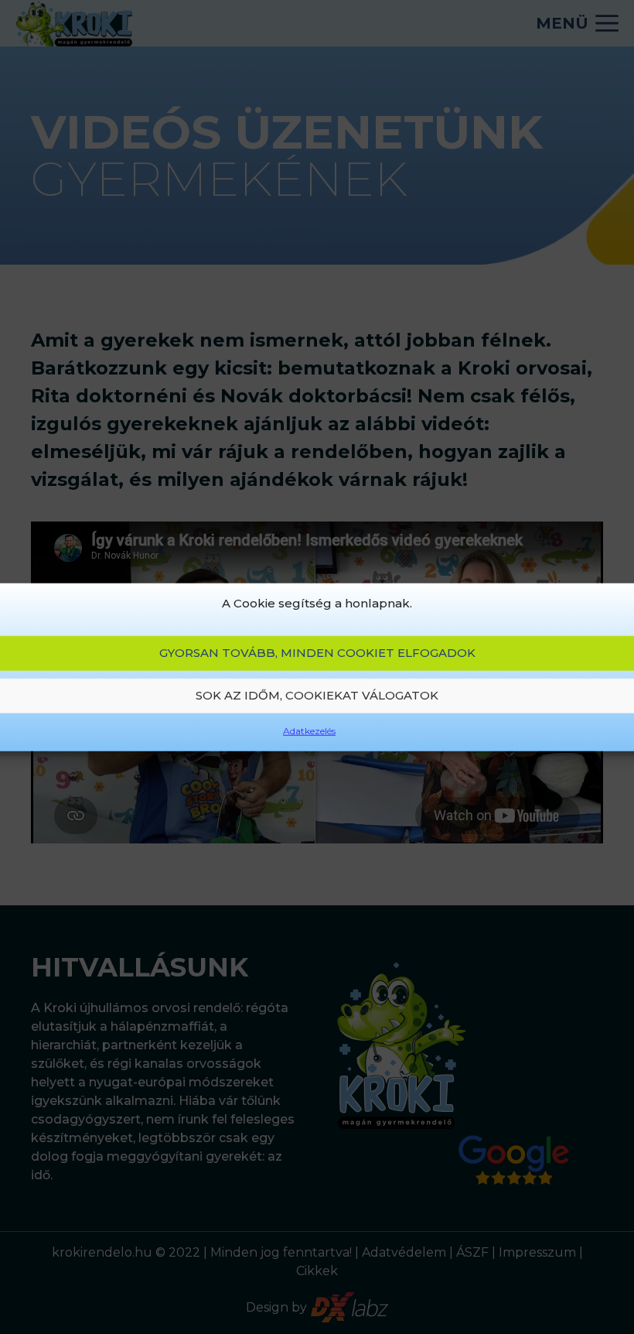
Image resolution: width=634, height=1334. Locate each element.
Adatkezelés (309, 730)
